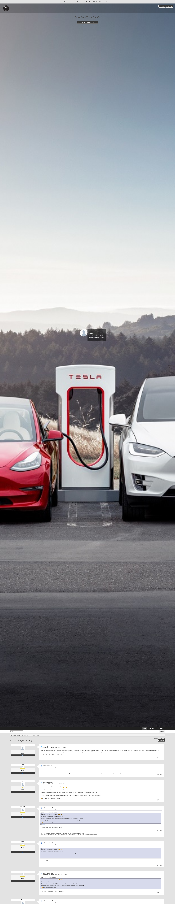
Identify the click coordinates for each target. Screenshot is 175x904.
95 (23, 741)
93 (18, 741)
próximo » (162, 738)
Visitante (92, 333)
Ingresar (151, 728)
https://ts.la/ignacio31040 (79, 833)
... (17, 741)
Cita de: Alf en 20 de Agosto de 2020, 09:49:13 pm (49, 812)
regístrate (95, 337)
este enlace (108, 1)
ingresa (90, 337)
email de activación (93, 338)
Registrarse (159, 728)
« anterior (156, 738)
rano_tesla (22, 806)
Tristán (22, 841)
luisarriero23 (23, 744)
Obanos (23, 899)
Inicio (144, 728)
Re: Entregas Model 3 (48, 746)
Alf (22, 781)
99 (26, 741)
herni (23, 764)
